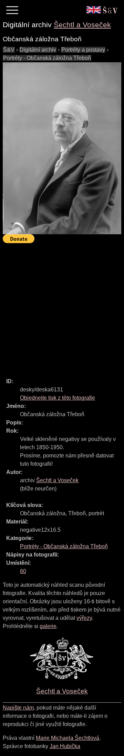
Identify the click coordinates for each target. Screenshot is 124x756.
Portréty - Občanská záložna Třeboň (47, 58)
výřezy (84, 618)
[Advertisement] (62, 307)
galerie (48, 626)
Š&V (8, 50)
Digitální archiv (38, 50)
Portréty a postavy (83, 50)
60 (23, 571)
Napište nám (18, 708)
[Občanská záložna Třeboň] (62, 148)
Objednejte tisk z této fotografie (57, 398)
